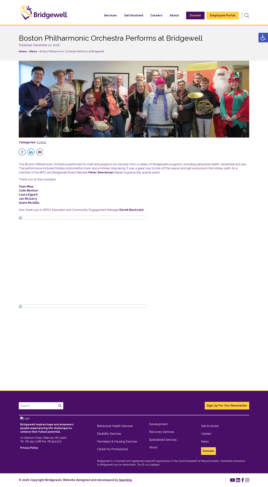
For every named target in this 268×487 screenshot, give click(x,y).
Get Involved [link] (133, 15)
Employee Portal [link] (222, 15)
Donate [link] (195, 15)
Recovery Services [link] (161, 432)
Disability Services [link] (109, 433)
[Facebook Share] (22, 151)
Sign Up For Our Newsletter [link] (227, 405)
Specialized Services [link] (163, 439)
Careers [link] (156, 15)
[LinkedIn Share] (31, 151)
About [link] (174, 15)
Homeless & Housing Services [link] (117, 441)
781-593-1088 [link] (33, 441)
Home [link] (23, 51)
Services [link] (110, 15)
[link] (263, 37)
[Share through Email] (39, 151)
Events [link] (41, 142)
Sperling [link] (125, 480)
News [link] (33, 51)
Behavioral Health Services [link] (115, 426)
